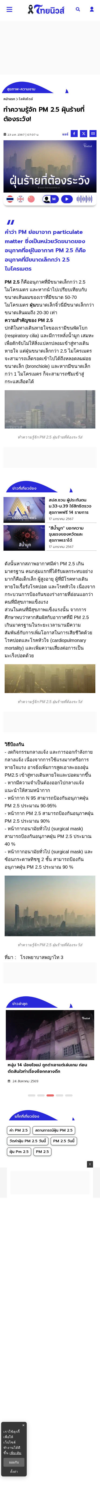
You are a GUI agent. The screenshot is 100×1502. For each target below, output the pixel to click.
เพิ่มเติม (15, 1453)
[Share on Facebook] (74, 133)
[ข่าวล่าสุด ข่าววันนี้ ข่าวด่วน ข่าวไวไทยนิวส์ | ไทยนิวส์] (46, 9)
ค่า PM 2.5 (19, 1130)
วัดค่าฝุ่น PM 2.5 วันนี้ (28, 1141)
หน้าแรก (9, 99)
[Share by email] (93, 133)
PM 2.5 (42, 1152)
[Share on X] (83, 133)
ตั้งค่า (14, 1471)
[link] (50, 510)
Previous (86, 1003)
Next (94, 1003)
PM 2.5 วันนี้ (63, 1141)
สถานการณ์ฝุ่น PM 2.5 (54, 1130)
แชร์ (65, 134)
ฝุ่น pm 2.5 (19, 1152)
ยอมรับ (14, 1462)
